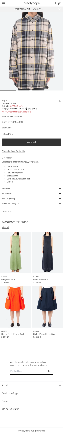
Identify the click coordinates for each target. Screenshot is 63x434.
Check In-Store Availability (13, 151)
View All (5, 227)
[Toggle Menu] (3, 3)
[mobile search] (55, 3)
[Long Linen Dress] (15, 252)
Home (4, 211)
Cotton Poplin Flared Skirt (12, 334)
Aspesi (5, 100)
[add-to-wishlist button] (60, 101)
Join (49, 371)
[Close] (59, 9)
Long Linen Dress (8, 279)
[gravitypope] (31, 3)
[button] (31, 108)
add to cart (31, 142)
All (11, 211)
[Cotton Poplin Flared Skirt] (15, 307)
